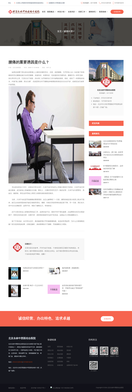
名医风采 (71, 12)
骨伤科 (69, 350)
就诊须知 (60, 350)
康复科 (69, 354)
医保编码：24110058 (90, 3)
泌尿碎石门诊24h (72, 365)
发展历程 (50, 361)
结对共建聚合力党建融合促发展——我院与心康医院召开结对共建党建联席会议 (113, 192)
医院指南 (102, 12)
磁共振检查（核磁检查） (71, 268)
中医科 (69, 358)
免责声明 (23, 388)
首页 (44, 12)
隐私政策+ (11, 388)
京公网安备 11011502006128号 (63, 388)
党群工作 (81, 12)
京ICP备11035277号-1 (38, 388)
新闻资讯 (92, 12)
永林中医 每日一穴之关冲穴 (33, 285)
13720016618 (119, 3)
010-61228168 (106, 3)
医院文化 (50, 365)
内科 (68, 361)
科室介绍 (61, 12)
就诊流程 (60, 354)
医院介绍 (50, 350)
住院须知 (60, 361)
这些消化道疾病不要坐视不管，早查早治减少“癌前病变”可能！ (72, 288)
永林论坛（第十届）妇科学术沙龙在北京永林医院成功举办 (113, 154)
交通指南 (60, 358)
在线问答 (60, 365)
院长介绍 (50, 354)
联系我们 (50, 358)
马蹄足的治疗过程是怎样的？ (33, 268)
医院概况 (50, 12)
